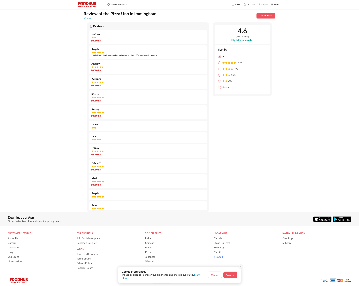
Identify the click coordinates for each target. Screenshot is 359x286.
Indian (148, 238)
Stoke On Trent (222, 243)
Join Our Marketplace (88, 238)
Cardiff (218, 252)
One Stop (287, 238)
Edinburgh (219, 247)
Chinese (149, 243)
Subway (286, 243)
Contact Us (14, 247)
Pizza (148, 252)
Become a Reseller (86, 243)
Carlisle (218, 238)
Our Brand (13, 256)
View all (149, 261)
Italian (148, 247)
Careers (12, 243)
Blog (10, 252)
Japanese (150, 256)
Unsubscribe (15, 261)
